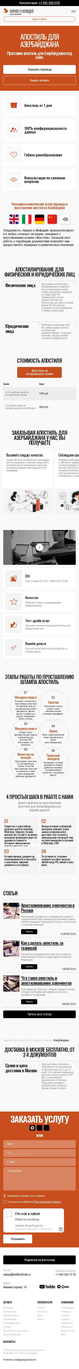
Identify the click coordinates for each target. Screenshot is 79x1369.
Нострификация (11, 1323)
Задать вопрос (39, 80)
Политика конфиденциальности (19, 1360)
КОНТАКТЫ (9, 1341)
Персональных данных (47, 1201)
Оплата (41, 1307)
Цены (40, 1315)
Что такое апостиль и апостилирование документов (46, 980)
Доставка (42, 1311)
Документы (67, 1323)
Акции (40, 1319)
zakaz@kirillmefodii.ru (17, 1274)
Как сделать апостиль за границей (42, 945)
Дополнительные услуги (15, 1330)
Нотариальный (10, 1315)
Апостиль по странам (39, 1040)
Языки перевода (11, 1334)
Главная (7, 1040)
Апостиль (19, 1040)
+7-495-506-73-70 (66, 1274)
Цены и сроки (39, 19)
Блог (63, 1334)
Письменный (9, 1319)
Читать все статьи (39, 1014)
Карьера (65, 1319)
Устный (7, 1327)
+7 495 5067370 (49, 3)
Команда (65, 1311)
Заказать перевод (39, 69)
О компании (67, 1307)
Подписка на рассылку (39, 1260)
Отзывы (65, 1315)
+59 (65, 219)
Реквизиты (66, 1327)
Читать (29, 931)
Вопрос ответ (68, 1330)
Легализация (10, 1311)
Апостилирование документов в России (48, 907)
